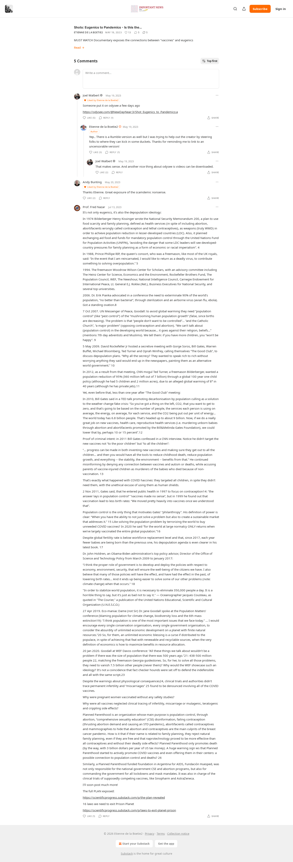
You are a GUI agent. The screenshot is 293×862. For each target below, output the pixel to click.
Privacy (149, 833)
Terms (161, 833)
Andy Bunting (92, 182)
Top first (212, 61)
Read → (79, 47)
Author (94, 131)
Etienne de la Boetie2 (88, 32)
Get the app (166, 843)
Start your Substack (136, 843)
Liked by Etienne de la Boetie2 (102, 100)
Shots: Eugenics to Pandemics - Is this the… (108, 27)
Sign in (280, 9)
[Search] (235, 9)
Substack (127, 853)
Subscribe (260, 9)
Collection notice (178, 833)
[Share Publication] (244, 9)
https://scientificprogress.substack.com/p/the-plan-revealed (124, 797)
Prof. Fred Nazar (94, 207)
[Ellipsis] (217, 95)
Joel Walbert (91, 95)
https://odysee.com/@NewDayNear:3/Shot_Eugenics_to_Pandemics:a (130, 112)
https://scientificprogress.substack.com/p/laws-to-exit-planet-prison (129, 810)
